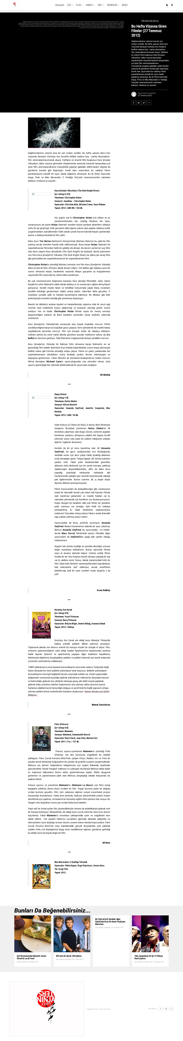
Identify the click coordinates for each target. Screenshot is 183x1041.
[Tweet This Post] (138, 103)
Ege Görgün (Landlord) (147, 93)
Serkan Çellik (21, 962)
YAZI (99, 4)
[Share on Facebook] (133, 103)
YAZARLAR (112, 4)
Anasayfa (59, 4)
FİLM (78, 4)
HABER (89, 4)
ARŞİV (125, 4)
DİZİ (69, 4)
